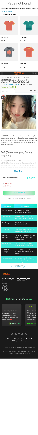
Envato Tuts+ (30, 339)
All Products (16, 341)
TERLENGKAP (18, 77)
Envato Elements (8, 339)
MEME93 (26, 77)
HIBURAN (9, 77)
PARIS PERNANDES (11, 85)
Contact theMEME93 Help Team (19, 267)
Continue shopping (6, 11)
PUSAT (3, 77)
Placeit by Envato (19, 339)
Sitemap (23, 341)
